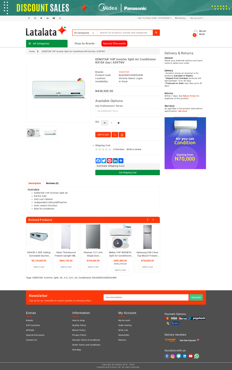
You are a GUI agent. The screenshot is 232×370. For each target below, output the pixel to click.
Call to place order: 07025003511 (155, 18)
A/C (71, 277)
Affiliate (30, 330)
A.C (66, 277)
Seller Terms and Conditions (86, 345)
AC (61, 277)
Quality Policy (79, 325)
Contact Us (31, 340)
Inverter (48, 277)
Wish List (123, 330)
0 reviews (119, 149)
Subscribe (196, 297)
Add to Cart (103, 134)
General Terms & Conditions (86, 340)
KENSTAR (124, 72)
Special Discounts (35, 335)
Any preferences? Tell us (109, 106)
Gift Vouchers (33, 325)
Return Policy (79, 330)
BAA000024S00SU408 (104, 277)
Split (56, 277)
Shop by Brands (85, 43)
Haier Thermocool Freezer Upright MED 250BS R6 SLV (66, 255)
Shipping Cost (102, 145)
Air (75, 277)
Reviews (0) (52, 183)
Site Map (76, 350)
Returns (122, 340)
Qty (95, 121)
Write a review (134, 149)
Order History (125, 325)
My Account (124, 320)
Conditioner (85, 277)
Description (35, 183)
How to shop (78, 320)
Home (32, 51)
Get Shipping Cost (128, 172)
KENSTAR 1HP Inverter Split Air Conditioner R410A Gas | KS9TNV (73, 51)
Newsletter (123, 335)
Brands (29, 320)
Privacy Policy (79, 335)
